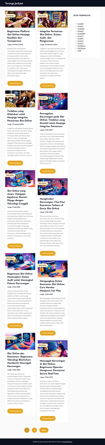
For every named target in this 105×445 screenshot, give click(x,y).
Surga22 (80, 43)
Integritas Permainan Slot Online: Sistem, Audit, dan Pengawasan (51, 36)
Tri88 (79, 51)
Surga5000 (81, 33)
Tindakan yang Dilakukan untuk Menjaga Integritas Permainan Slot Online (19, 115)
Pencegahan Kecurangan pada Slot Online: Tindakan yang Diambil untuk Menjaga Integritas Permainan (52, 120)
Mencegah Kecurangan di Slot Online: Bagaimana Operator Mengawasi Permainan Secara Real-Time (52, 367)
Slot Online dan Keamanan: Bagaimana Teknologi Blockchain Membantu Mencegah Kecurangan (20, 360)
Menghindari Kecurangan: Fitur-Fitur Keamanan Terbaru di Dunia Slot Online (52, 203)
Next (44, 430)
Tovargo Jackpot (14, 3)
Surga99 (80, 38)
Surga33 (80, 31)
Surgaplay (81, 29)
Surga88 (80, 24)
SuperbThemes (67, 442)
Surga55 (80, 41)
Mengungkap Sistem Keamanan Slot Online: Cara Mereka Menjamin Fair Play (52, 285)
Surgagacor (81, 46)
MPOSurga (81, 48)
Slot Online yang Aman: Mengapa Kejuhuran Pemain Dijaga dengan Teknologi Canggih (17, 197)
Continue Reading (15, 83)
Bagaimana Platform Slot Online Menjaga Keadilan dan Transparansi (18, 36)
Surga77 (80, 36)
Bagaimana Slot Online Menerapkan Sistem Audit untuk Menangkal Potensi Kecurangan (20, 278)
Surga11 (80, 26)
